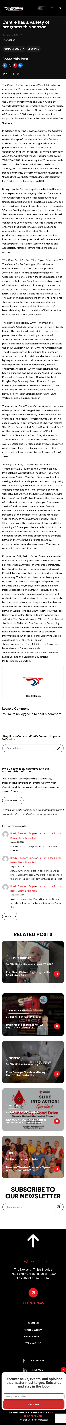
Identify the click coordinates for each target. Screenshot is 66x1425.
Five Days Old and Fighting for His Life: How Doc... (28, 973)
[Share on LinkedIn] (20, 65)
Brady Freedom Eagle (22, 833)
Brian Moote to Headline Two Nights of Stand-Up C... (25, 1026)
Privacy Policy (33, 1336)
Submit (59, 748)
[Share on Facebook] (5, 65)
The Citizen (8, 39)
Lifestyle (33, 49)
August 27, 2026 (43, 964)
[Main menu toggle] (52, 8)
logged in (27, 714)
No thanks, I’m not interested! (34, 1420)
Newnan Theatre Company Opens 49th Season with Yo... (28, 1168)
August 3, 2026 (33, 1016)
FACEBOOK (37, 1360)
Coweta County (14, 49)
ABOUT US (33, 1323)
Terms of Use (33, 1343)
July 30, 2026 (41, 1064)
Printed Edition (33, 1329)
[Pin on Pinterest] (15, 65)
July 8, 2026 (31, 1159)
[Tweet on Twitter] (10, 65)
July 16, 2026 (31, 1111)
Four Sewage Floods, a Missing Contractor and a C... (26, 1073)
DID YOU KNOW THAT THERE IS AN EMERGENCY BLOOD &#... (26, 1121)
